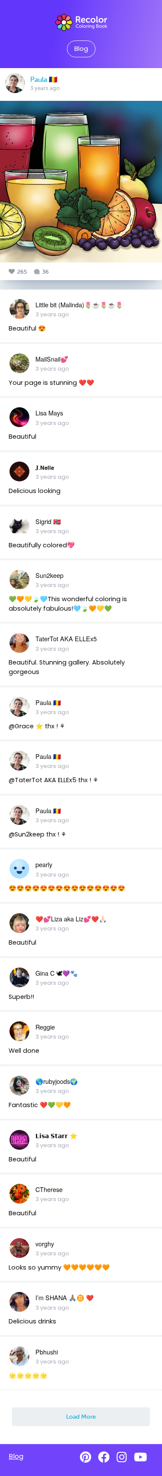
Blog (81, 48)
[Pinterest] (85, 1457)
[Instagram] (122, 1457)
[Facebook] (104, 1457)
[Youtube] (140, 1457)
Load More (81, 1416)
